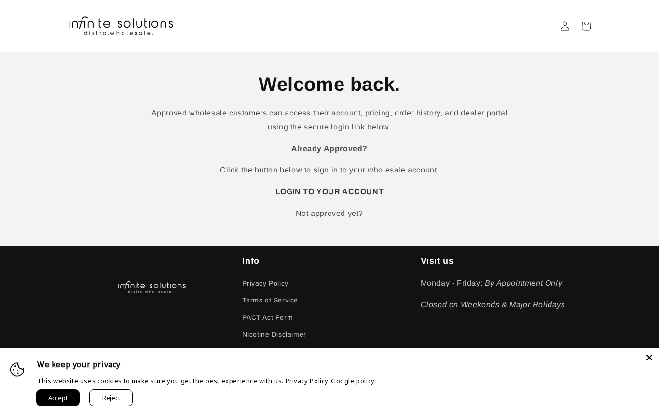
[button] (586, 26)
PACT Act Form (267, 317)
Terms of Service (270, 300)
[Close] (649, 357)
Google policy (353, 380)
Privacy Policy (265, 283)
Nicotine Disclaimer (274, 334)
